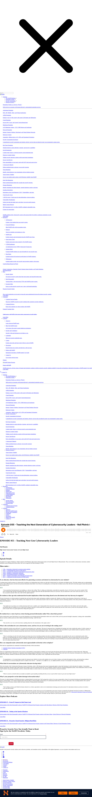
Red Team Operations (8, 784)
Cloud (4, 772)
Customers (5, 296)
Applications (6, 771)
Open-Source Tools (10, 492)
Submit (11, 743)
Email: (23, 734)
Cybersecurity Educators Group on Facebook (81, 692)
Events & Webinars (10, 489)
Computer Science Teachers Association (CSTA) (14, 648)
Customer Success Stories (11, 505)
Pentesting (5, 769)
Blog (4, 271)
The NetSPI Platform (11, 98)
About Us (8, 509)
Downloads (5, 761)
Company (5, 318)
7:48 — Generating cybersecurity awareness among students (16, 569)
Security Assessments (11, 101)
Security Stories (9, 500)
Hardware (5, 775)
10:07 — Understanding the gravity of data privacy (14, 570)
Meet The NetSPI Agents (11, 511)
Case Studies (6, 763)
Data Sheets (8, 496)
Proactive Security (10, 102)
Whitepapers (8, 498)
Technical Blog (6, 786)
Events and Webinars (7, 762)
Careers (7, 514)
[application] (46, 793)
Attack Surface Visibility (8, 780)
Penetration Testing (10, 99)
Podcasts (8, 490)
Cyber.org (5, 649)
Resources (5, 217)
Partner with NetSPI (10, 517)
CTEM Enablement (10, 494)
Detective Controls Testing (9, 781)
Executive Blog (9, 503)
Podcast (2, 537)
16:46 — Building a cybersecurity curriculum (13, 573)
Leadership (8, 513)
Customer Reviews (10, 507)
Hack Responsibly (10, 501)
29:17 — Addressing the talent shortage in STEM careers (16, 577)
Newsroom (8, 516)
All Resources (9, 487)
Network (5, 773)
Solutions (5, 96)
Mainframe (5, 777)
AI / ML (5, 776)
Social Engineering (7, 782)
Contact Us (4, 372)
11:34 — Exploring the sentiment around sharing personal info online (18, 571)
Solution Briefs (9, 495)
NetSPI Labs (9, 491)
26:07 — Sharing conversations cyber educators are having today (17, 575)
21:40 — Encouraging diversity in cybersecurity (14, 574)
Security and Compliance (11, 512)
